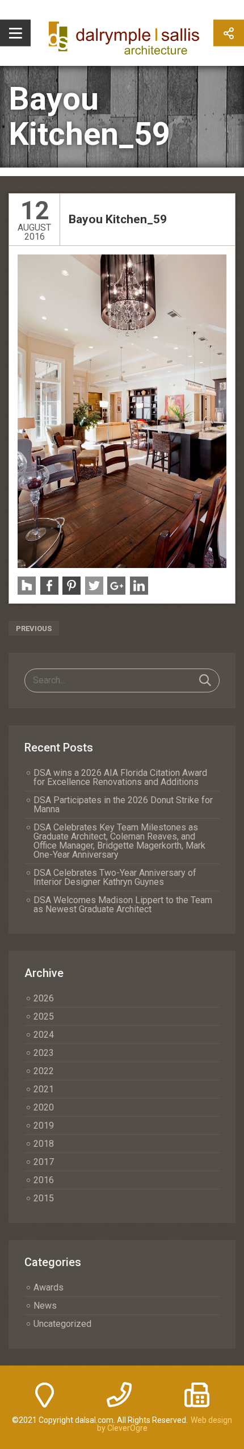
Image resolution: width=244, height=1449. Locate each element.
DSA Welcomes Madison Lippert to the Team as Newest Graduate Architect (122, 905)
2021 (43, 1089)
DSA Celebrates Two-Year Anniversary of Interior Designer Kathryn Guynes (114, 877)
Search (205, 680)
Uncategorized (62, 1323)
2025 (43, 1016)
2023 (43, 1052)
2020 (43, 1107)
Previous (34, 628)
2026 (43, 998)
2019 (43, 1125)
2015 (43, 1198)
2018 (43, 1143)
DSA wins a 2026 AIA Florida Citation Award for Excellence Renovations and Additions (120, 777)
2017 (43, 1161)
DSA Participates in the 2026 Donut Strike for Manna (123, 805)
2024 (43, 1034)
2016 (43, 1180)
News (45, 1305)
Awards (48, 1287)
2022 (43, 1071)
